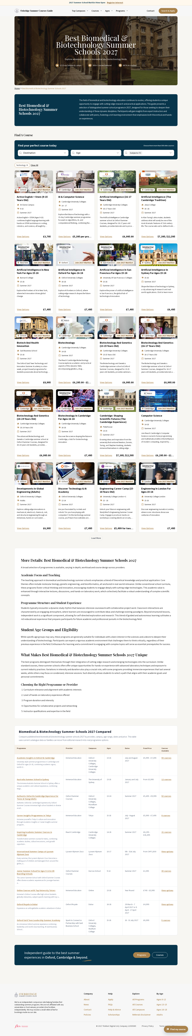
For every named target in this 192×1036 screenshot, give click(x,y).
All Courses (137, 1004)
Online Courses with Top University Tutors (36, 890)
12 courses (166, 779)
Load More (96, 538)
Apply (110, 999)
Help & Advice (114, 1009)
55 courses (166, 758)
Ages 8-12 (161, 999)
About (87, 999)
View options (167, 851)
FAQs (110, 1004)
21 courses (166, 832)
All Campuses (138, 1009)
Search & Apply (168, 10)
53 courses (166, 796)
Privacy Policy (148, 1026)
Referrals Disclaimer (141, 1014)
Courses (160, 955)
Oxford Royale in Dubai (27, 904)
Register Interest (115, 2)
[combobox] (23, 153)
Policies (87, 1014)
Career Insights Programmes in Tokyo (34, 815)
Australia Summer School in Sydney (33, 779)
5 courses (165, 920)
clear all (34, 165)
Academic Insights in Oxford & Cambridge (36, 758)
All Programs (138, 999)
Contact (150, 10)
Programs (141, 955)
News (86, 1004)
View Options (23, 236)
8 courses (165, 815)
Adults (160, 1014)
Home (17, 88)
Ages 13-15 (162, 1004)
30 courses (166, 871)
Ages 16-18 (162, 1009)
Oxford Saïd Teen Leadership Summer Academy (38, 920)
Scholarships (114, 1014)
